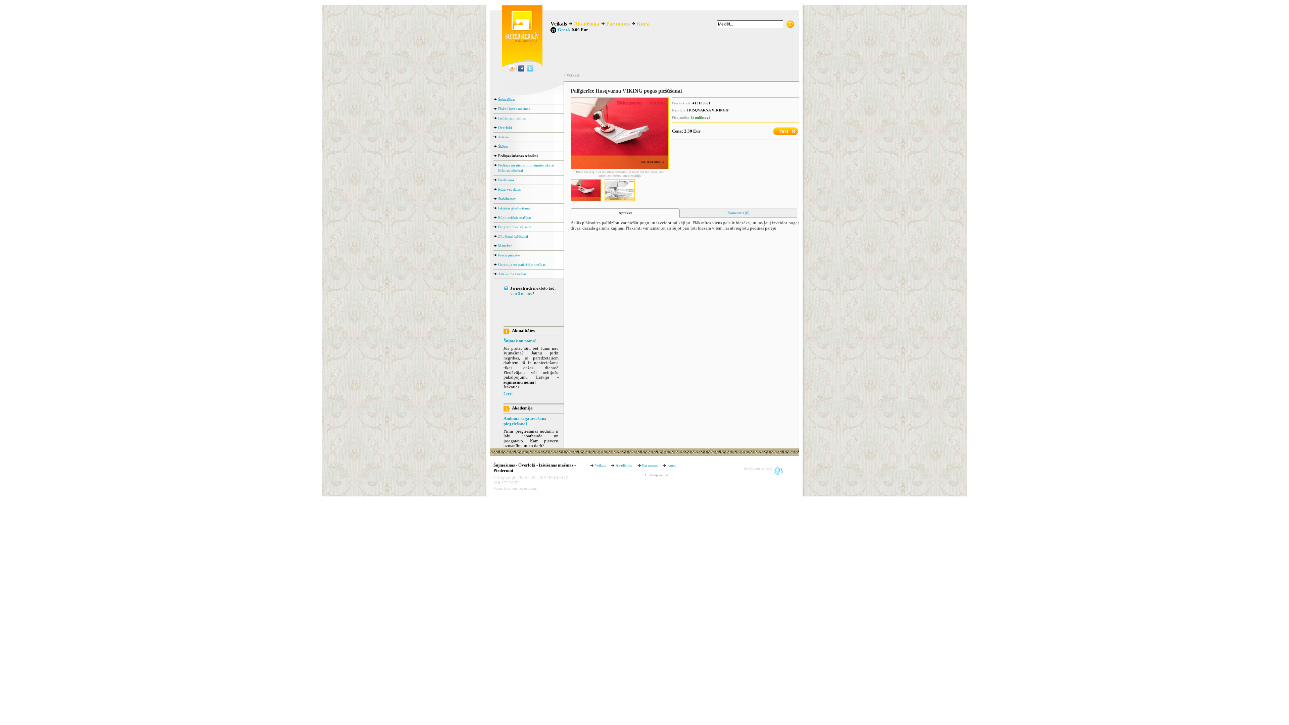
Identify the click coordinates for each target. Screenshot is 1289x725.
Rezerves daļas (509, 189)
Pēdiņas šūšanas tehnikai (518, 156)
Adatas (503, 137)
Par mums (618, 24)
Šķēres (503, 146)
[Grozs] (553, 30)
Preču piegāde (509, 255)
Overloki (505, 128)
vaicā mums (521, 293)
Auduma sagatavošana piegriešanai (525, 421)
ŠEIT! (508, 394)
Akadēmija (586, 24)
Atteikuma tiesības (512, 274)
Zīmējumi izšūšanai (513, 236)
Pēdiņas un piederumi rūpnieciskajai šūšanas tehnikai (526, 168)
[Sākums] (520, 41)
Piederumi (506, 180)
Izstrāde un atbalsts (758, 468)
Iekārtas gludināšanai (514, 208)
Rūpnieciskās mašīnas (514, 217)
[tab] (625, 213)
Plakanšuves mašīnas (514, 109)
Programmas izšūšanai (515, 227)
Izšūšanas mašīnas (512, 118)
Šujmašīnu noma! (520, 341)
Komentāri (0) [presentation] (738, 213)
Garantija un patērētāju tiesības (521, 264)
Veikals (559, 24)
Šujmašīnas (506, 99)
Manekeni (506, 246)
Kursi (643, 24)
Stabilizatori (507, 199)
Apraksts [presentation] (625, 213)
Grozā (564, 30)
